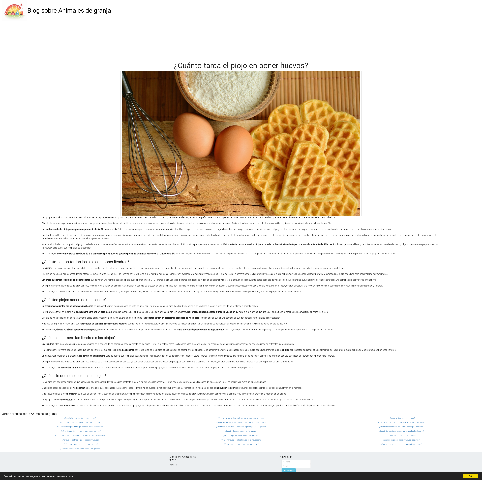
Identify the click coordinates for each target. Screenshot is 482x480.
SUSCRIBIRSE (288, 470)
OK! (471, 476)
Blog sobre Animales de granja (69, 10)
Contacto (173, 465)
